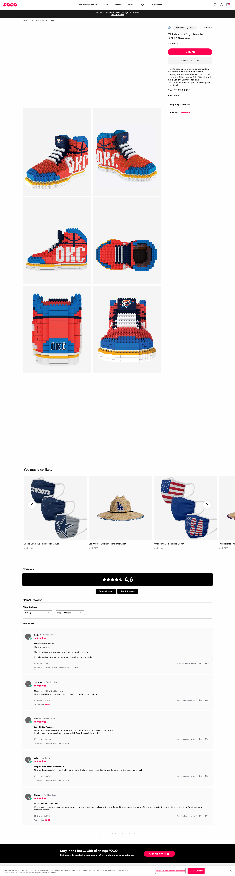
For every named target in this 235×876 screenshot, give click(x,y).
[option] (117, 14)
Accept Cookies (196, 871)
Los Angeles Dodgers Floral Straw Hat (107, 544)
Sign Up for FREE (159, 854)
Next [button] (207, 505)
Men (106, 4)
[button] (39, 663)
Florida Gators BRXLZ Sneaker (57, 743)
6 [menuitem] (122, 833)
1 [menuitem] (105, 833)
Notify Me (190, 51)
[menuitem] (88, 5)
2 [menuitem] (108, 833)
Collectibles (156, 4)
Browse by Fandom (88, 4)
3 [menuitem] (112, 833)
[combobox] (38, 612)
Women (118, 4)
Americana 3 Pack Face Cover (169, 544)
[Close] (231, 871)
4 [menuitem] (115, 833)
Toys (142, 4)
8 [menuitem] (129, 833)
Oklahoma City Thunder (185, 28)
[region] (117, 871)
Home (131, 4)
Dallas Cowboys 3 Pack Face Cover (41, 544)
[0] (227, 4)
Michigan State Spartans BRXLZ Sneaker (62, 668)
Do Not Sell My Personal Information (170, 871)
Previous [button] (32, 505)
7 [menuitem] (125, 833)
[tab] (106, 591)
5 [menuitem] (119, 833)
